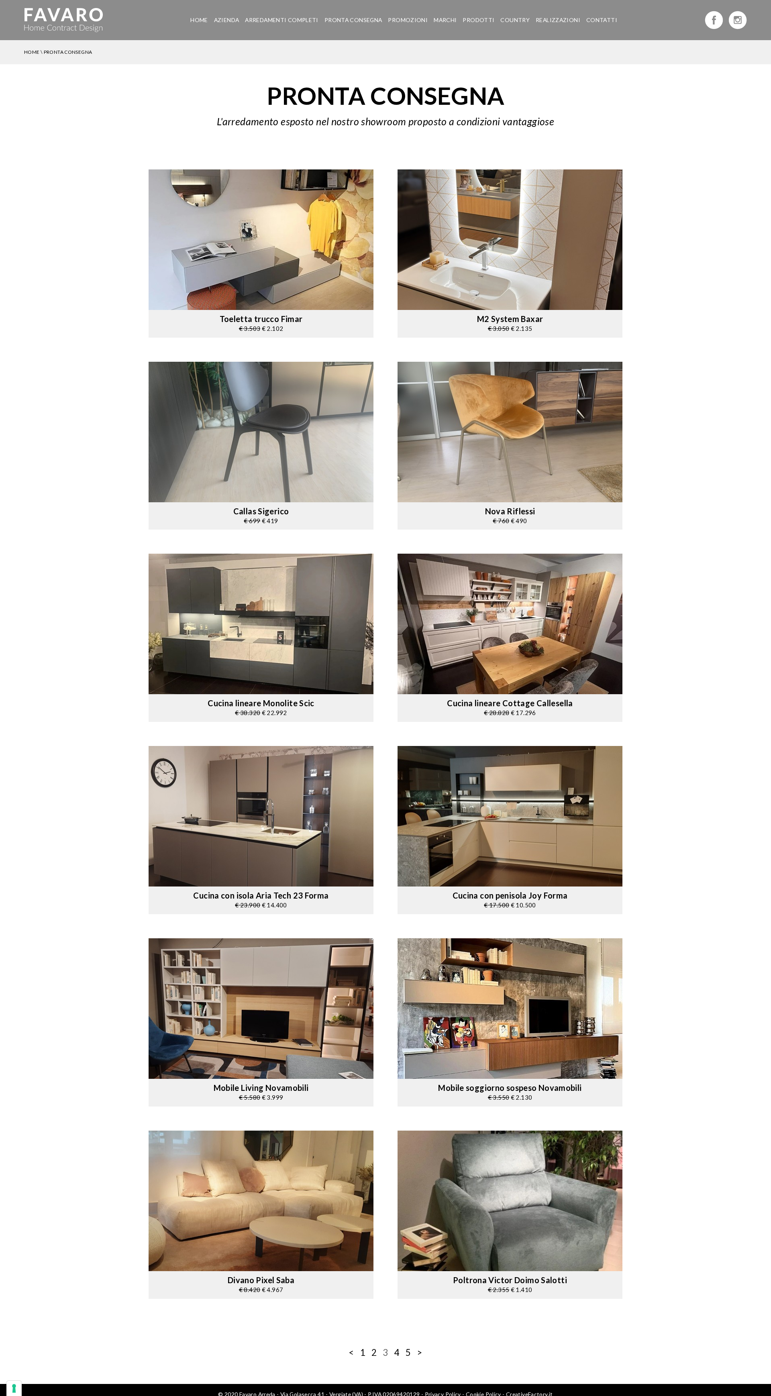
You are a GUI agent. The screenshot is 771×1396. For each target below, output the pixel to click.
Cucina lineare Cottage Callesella (510, 703)
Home (32, 52)
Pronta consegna (68, 52)
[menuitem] (353, 19)
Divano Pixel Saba (261, 1280)
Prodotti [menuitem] (478, 19)
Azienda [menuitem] (226, 19)
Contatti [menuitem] (601, 19)
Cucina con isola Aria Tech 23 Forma (260, 895)
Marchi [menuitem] (445, 19)
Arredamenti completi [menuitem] (281, 19)
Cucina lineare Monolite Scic (261, 703)
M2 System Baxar (510, 319)
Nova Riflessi (510, 511)
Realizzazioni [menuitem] (558, 19)
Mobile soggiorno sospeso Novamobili (509, 1087)
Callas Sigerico (261, 511)
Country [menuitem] (515, 19)
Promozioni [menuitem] (408, 19)
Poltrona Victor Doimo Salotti (510, 1280)
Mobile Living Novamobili (261, 1087)
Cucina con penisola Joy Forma (510, 895)
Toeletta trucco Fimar (261, 319)
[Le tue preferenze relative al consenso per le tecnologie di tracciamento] (14, 1388)
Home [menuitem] (199, 19)
